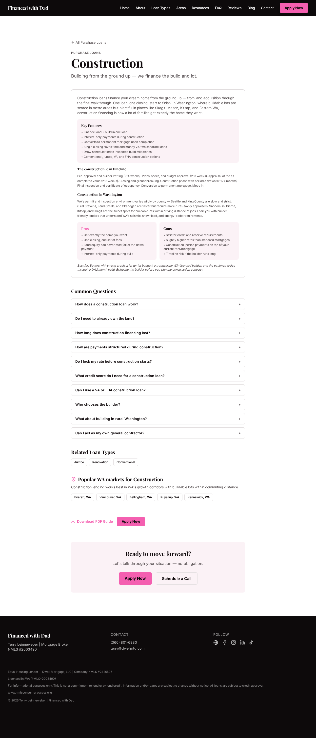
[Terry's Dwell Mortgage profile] (215, 642)
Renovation (100, 462)
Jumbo (79, 462)
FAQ (218, 8)
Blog (251, 8)
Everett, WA (82, 497)
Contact (267, 8)
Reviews (235, 8)
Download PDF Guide (95, 521)
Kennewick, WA (199, 497)
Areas (181, 8)
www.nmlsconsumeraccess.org (30, 692)
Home (125, 8)
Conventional (126, 462)
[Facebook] (224, 642)
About (140, 8)
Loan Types (160, 8)
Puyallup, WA (169, 497)
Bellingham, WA (141, 497)
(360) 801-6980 (124, 642)
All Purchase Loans (91, 42)
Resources (200, 8)
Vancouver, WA (110, 497)
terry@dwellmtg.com (127, 648)
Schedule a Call (176, 578)
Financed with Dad (28, 7)
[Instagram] (233, 642)
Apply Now (294, 8)
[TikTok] (251, 642)
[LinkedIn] (242, 642)
